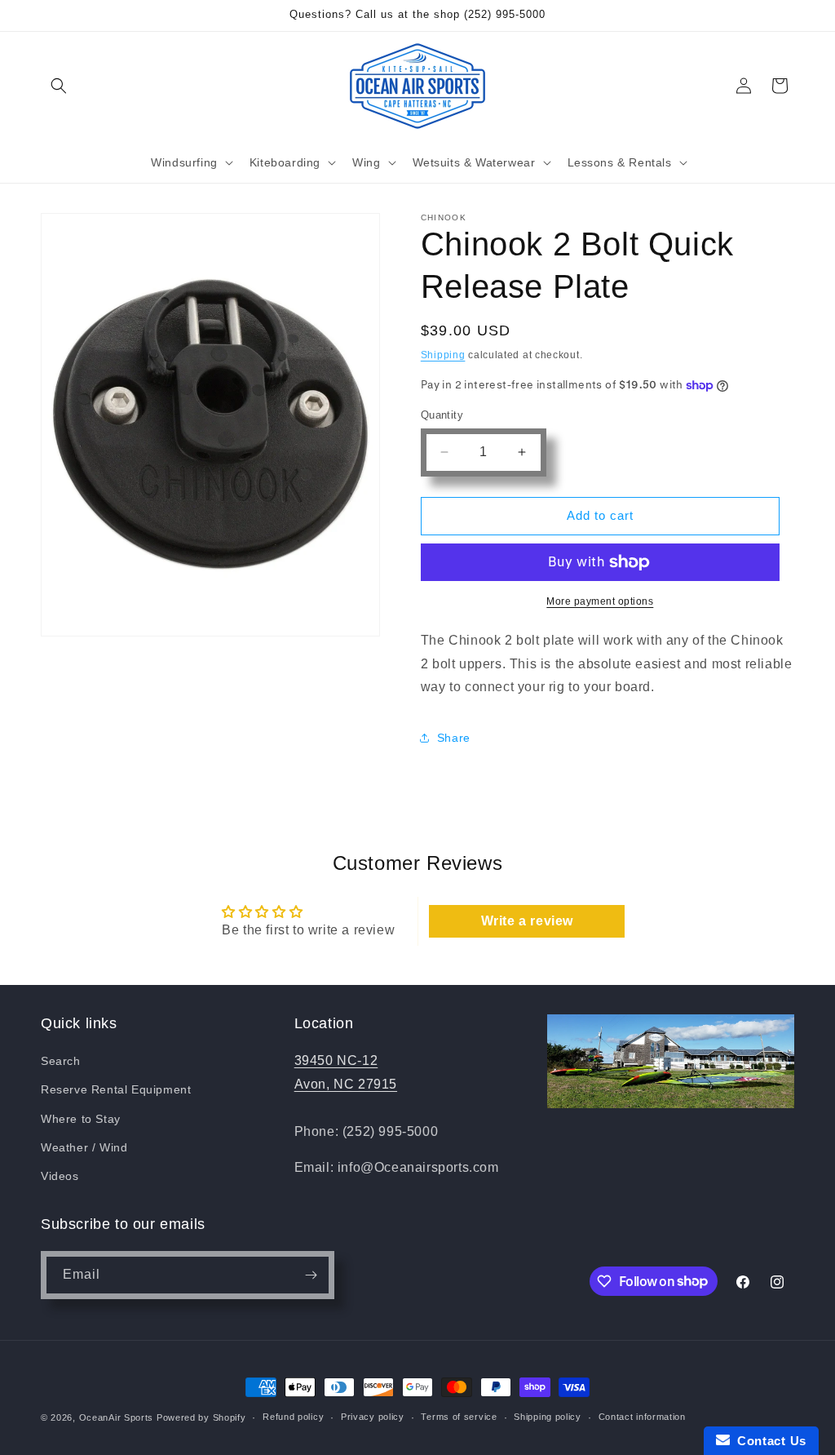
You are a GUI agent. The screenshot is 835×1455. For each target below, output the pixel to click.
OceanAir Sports (116, 1417)
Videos (60, 1175)
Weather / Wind (84, 1147)
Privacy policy (372, 1417)
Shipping (443, 355)
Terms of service (459, 1417)
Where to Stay (81, 1118)
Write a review (527, 921)
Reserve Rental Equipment (116, 1089)
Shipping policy (547, 1417)
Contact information (642, 1417)
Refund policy (293, 1417)
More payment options (599, 601)
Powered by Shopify (201, 1417)
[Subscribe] (311, 1275)
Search (61, 1060)
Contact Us (768, 1441)
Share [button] (454, 737)
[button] (59, 86)
